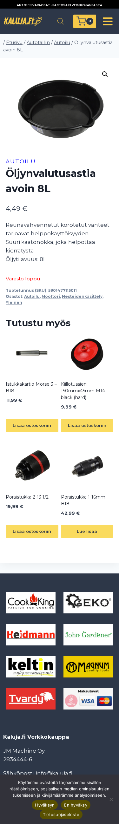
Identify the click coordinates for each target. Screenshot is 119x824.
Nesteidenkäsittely (82, 296)
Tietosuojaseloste (61, 814)
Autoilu (21, 161)
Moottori (51, 296)
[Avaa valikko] (107, 21)
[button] (105, 74)
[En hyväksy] (111, 799)
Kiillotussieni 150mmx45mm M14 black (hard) (83, 390)
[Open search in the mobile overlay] (60, 21)
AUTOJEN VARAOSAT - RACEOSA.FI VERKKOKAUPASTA (59, 5)
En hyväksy (75, 805)
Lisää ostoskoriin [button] (32, 425)
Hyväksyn (45, 805)
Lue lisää (87, 531)
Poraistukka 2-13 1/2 (27, 497)
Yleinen (14, 302)
